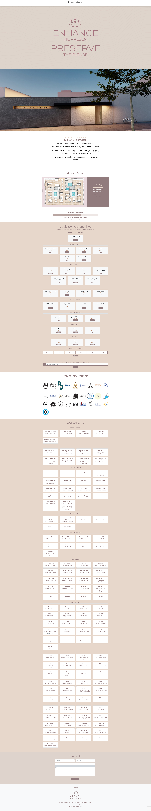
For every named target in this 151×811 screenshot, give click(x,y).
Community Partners (69, 4)
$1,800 (47, 352)
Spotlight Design (81, 806)
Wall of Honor (81, 4)
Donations (59, 4)
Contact (90, 4)
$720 (59, 352)
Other (102, 352)
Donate (75, 355)
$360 (81, 352)
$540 (70, 352)
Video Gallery (98, 4)
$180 (91, 352)
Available (75, 240)
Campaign (51, 4)
